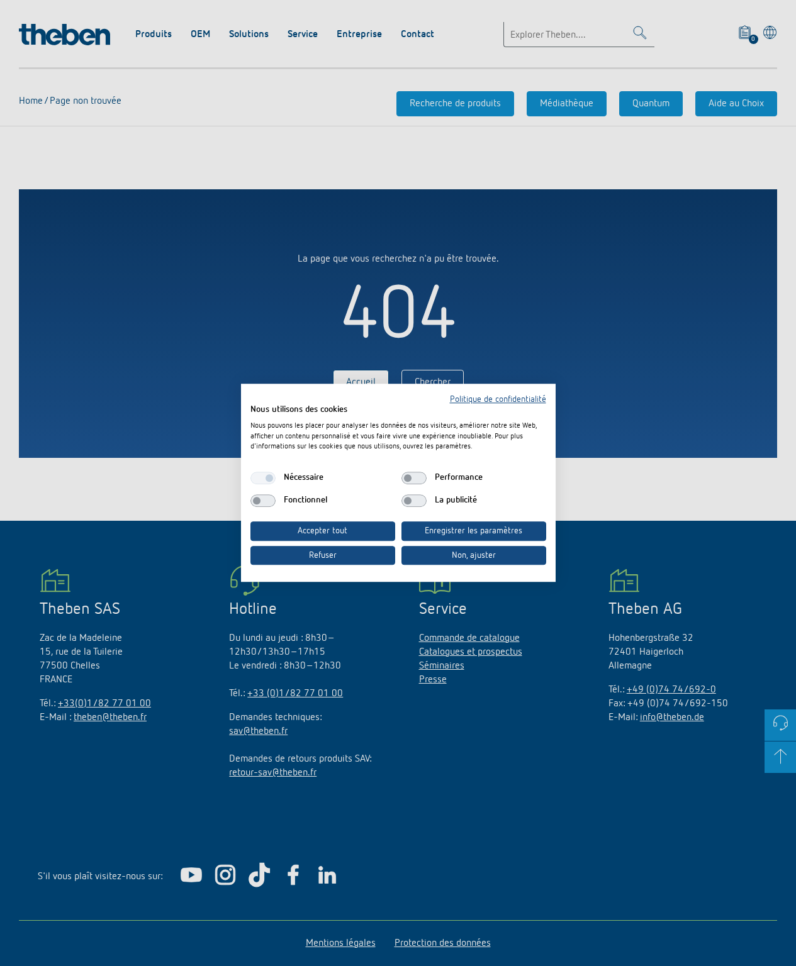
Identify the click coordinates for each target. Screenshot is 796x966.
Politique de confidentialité (498, 399)
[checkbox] (263, 478)
